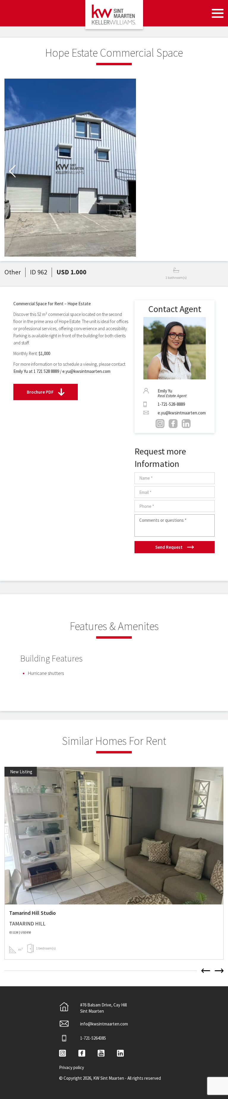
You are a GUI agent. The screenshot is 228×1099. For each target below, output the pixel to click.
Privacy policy (71, 1067)
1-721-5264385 (93, 1038)
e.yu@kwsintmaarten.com (182, 413)
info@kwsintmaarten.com (104, 1024)
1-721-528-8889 (171, 404)
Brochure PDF (40, 392)
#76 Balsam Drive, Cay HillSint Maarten (103, 1008)
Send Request (169, 547)
